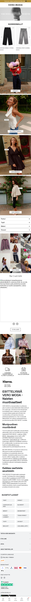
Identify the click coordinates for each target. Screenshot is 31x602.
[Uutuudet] (15, 74)
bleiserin (22, 476)
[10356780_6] (15, 105)
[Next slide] (29, 37)
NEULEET (6, 526)
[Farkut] (15, 218)
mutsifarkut (13, 478)
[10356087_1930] (15, 145)
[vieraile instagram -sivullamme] (4, 578)
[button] (7, 36)
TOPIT (5, 521)
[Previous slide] (1, 37)
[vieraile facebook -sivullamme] (1, 578)
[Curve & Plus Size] (23, 357)
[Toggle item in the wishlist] (13, 28)
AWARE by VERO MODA (20, 458)
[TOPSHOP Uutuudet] (8, 357)
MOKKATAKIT (21, 511)
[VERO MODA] (15, 5)
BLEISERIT (21, 504)
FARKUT (20, 500)
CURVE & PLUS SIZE (7, 505)
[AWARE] (23, 341)
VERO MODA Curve (13, 445)
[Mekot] (15, 165)
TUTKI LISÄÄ (15, 329)
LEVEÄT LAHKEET (6, 516)
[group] (7, 39)
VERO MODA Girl (14, 439)
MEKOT (5, 511)
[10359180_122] (15, 186)
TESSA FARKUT (22, 515)
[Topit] (15, 124)
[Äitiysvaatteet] (8, 341)
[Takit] (15, 205)
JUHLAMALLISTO (23, 526)
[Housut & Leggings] (15, 231)
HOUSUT (20, 521)
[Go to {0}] (15, 14)
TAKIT (4, 500)
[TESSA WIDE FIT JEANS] (15, 253)
